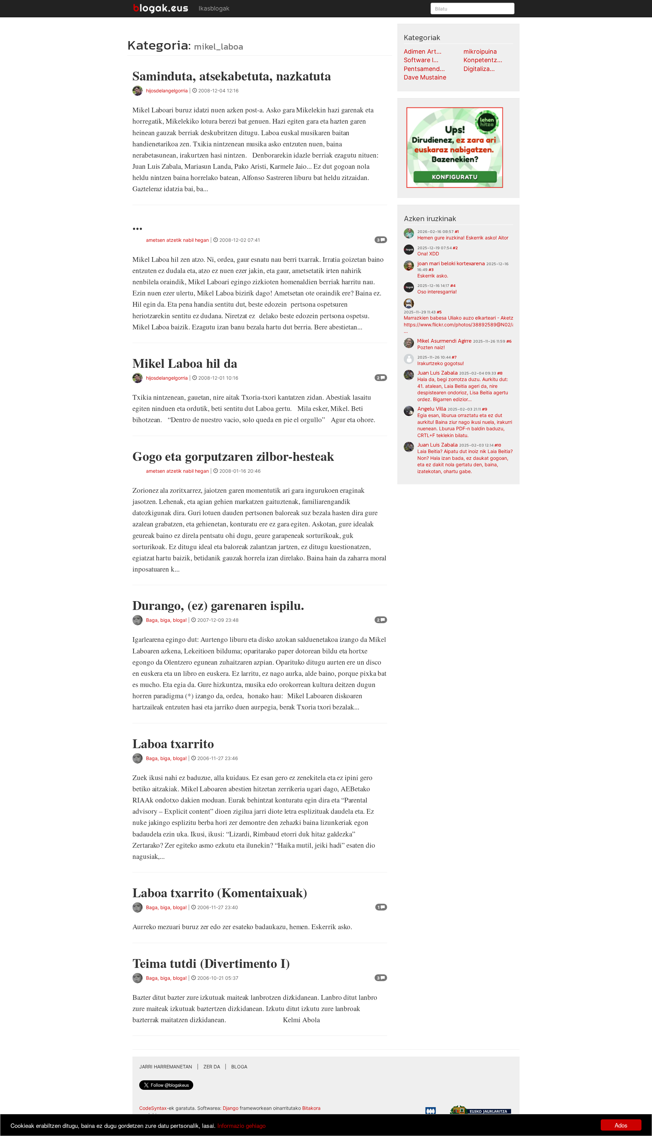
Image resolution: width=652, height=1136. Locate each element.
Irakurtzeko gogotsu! (440, 363)
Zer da (211, 1066)
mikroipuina (480, 51)
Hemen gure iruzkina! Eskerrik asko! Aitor (462, 237)
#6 (509, 341)
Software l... (421, 60)
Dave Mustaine (425, 77)
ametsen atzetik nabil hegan (177, 240)
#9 (484, 409)
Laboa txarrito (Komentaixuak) (219, 892)
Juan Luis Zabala (437, 372)
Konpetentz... (483, 60)
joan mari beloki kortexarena (451, 263)
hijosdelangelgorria (167, 90)
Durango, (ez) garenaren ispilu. (218, 605)
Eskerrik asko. (432, 275)
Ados (621, 1125)
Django (230, 1108)
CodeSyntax (153, 1108)
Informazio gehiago (241, 1125)
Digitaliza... (479, 68)
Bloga (239, 1066)
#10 (497, 445)
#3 (431, 270)
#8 (500, 373)
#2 (455, 248)
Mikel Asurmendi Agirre (444, 341)
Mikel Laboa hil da (184, 363)
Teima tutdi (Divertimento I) (211, 963)
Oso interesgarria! (437, 291)
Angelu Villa (431, 408)
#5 (439, 312)
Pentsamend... (424, 68)
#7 (454, 357)
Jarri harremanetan (165, 1066)
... (137, 225)
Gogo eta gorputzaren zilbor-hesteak (233, 456)
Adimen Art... (422, 51)
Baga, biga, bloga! (166, 620)
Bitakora (311, 1108)
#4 (452, 286)
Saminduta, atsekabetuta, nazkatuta (231, 75)
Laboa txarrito (173, 743)
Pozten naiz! (431, 347)
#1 (457, 232)
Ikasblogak (214, 8)
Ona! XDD (428, 253)
